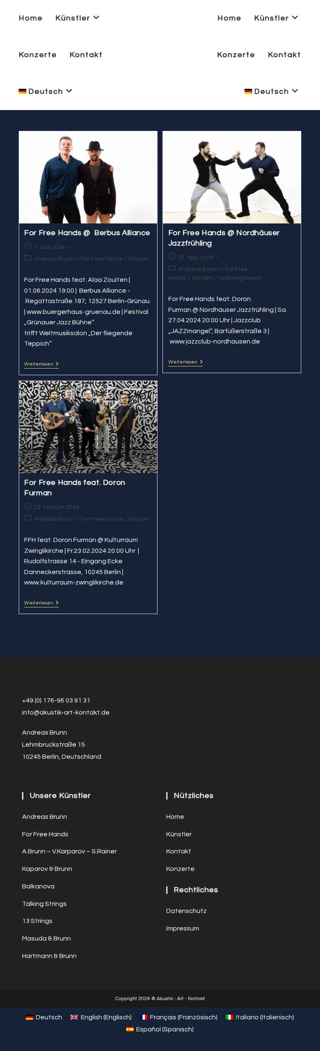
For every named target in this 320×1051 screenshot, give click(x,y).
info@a (33, 712)
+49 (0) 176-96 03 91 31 (56, 700)
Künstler (179, 834)
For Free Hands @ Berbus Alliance (87, 233)
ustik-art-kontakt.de (78, 712)
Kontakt (178, 851)
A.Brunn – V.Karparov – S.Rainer (69, 851)
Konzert (139, 259)
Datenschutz (186, 911)
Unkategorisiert (240, 278)
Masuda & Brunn (46, 938)
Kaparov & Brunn (47, 868)
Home (175, 816)
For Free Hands (101, 259)
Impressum (182, 928)
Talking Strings (44, 903)
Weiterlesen (41, 365)
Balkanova (38, 886)
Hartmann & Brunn (49, 956)
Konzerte (180, 868)
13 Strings (37, 921)
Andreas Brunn (54, 259)
